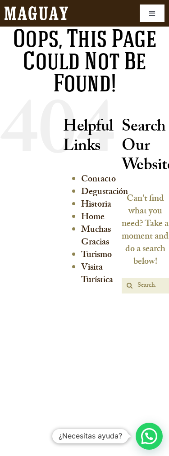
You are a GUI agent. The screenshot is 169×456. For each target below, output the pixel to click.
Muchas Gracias (96, 237)
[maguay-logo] (36, 10)
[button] (149, 436)
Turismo (96, 255)
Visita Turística (97, 275)
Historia (96, 205)
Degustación (104, 192)
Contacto (98, 180)
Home (93, 218)
